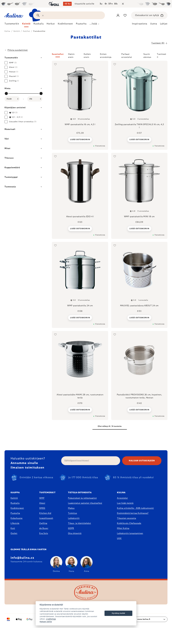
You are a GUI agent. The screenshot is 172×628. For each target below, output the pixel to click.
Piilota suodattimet (18, 50)
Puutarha (15, 513)
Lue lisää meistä (125, 503)
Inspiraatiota (139, 24)
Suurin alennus (147, 55)
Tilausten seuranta (126, 518)
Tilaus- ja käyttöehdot (79, 523)
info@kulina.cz (22, 557)
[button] (109, 56)
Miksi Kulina (123, 528)
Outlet (14, 533)
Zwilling (43, 523)
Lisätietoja (51, 619)
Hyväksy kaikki (118, 613)
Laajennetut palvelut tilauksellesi (85, 503)
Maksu (71, 508)
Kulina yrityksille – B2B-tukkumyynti (135, 508)
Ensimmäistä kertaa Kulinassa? (132, 513)
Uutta (153, 24)
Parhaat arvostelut (126, 55)
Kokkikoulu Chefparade (129, 523)
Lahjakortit (74, 518)
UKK (119, 538)
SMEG (42, 508)
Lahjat (163, 24)
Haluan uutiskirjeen (142, 461)
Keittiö (14, 498)
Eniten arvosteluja (105, 55)
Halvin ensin (71, 55)
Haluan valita (46, 622)
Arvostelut (122, 498)
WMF (41, 498)
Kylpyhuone (17, 518)
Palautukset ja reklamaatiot (82, 498)
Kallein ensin (87, 55)
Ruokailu (15, 503)
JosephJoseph (46, 518)
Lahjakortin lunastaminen (130, 533)
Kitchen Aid (45, 513)
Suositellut (58, 54)
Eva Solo (43, 533)
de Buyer (43, 528)
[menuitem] (12, 24)
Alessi (42, 503)
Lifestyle (15, 523)
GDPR (71, 528)
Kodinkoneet (17, 508)
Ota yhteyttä (74, 533)
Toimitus (72, 513)
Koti (13, 528)
